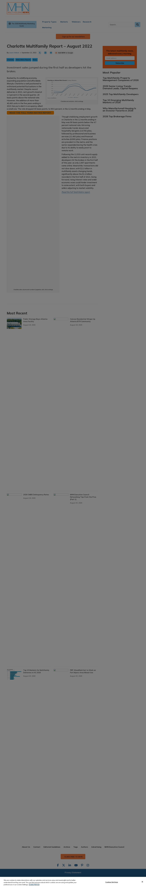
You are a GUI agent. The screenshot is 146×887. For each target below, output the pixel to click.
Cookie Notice (34, 885)
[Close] (142, 881)
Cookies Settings (111, 882)
